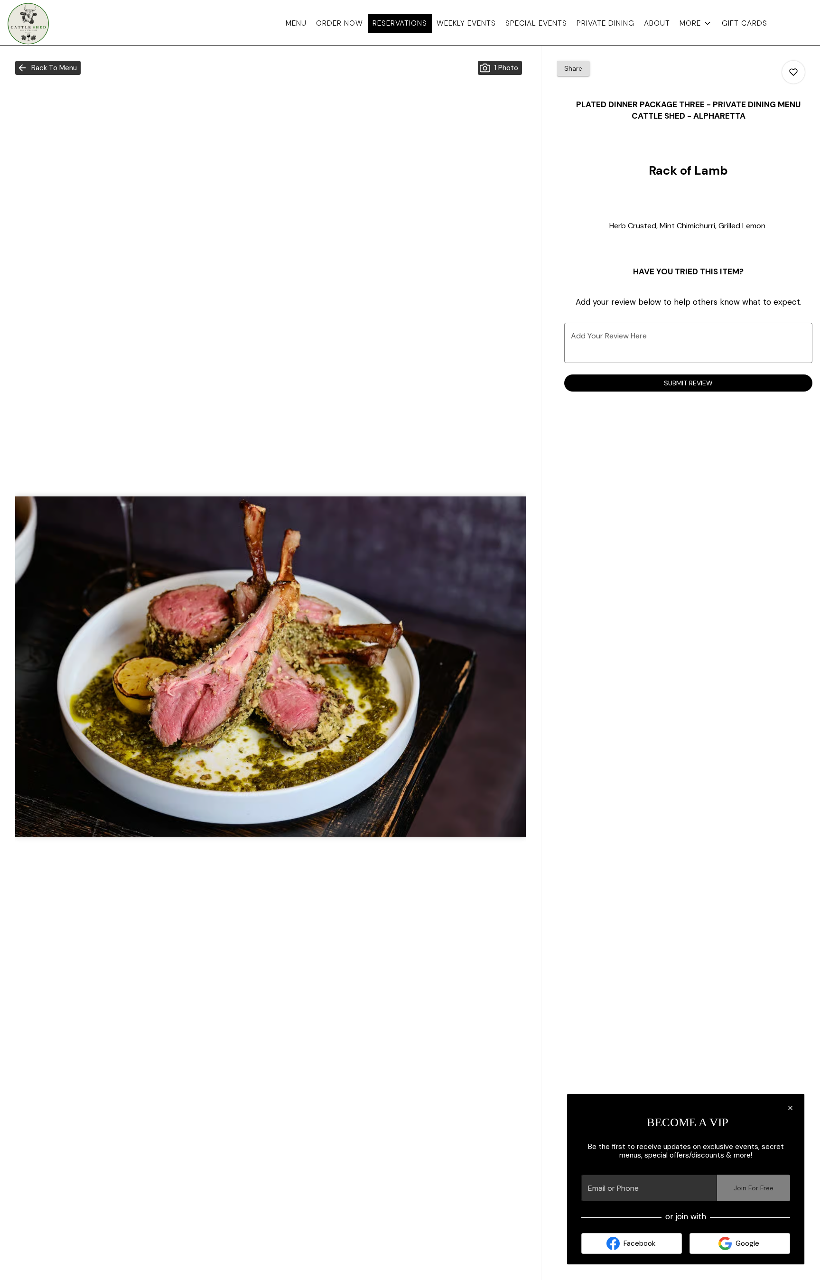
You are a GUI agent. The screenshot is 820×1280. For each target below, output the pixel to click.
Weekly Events (466, 23)
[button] (696, 23)
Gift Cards (744, 23)
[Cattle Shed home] (50, 23)
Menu (296, 23)
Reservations (400, 23)
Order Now (339, 23)
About (657, 23)
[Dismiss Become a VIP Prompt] (790, 1108)
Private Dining (605, 23)
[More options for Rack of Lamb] (793, 72)
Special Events (536, 23)
